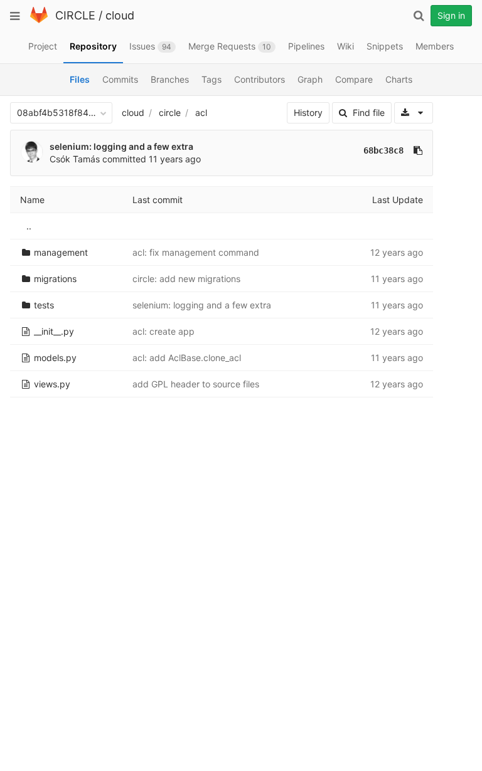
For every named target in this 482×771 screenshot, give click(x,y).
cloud (119, 15)
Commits (120, 79)
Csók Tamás (75, 159)
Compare (354, 79)
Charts (398, 79)
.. (28, 226)
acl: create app (163, 331)
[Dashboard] (39, 20)
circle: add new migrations (186, 278)
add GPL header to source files (195, 384)
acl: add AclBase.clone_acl (186, 357)
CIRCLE (75, 15)
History (308, 112)
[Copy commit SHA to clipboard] (418, 150)
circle (170, 112)
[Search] (419, 15)
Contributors (259, 79)
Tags (211, 79)
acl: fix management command (195, 252)
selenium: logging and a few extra (121, 146)
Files (80, 79)
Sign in (451, 15)
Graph (310, 79)
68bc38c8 (383, 150)
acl (201, 112)
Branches (170, 79)
